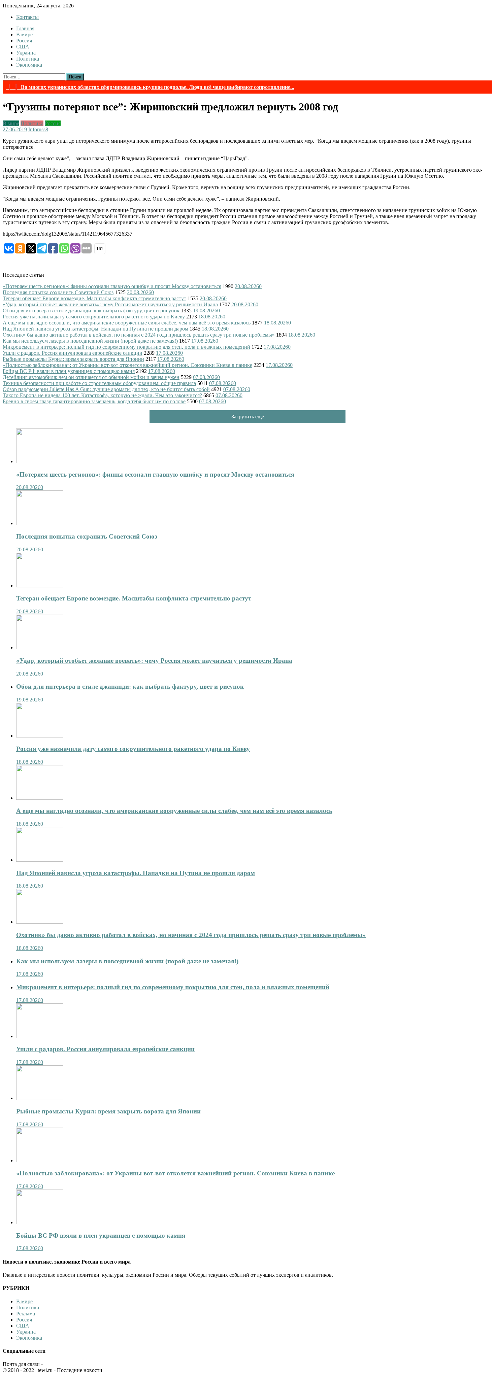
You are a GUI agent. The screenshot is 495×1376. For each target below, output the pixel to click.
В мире (24, 34)
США (22, 46)
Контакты (27, 17)
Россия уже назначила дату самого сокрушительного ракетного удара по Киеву (94, 316)
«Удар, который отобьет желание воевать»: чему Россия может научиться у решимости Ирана (110, 304)
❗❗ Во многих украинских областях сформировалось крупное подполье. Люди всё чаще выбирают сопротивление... (150, 87)
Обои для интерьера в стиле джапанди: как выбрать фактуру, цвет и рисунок (91, 310)
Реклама (25, 1313)
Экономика (29, 65)
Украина (26, 53)
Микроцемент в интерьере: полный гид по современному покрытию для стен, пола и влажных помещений (126, 347)
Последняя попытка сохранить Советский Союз (58, 292)
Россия (24, 40)
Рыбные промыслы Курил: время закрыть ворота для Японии (73, 359)
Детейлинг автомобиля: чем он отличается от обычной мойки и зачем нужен (91, 377)
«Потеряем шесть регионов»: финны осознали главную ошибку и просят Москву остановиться (112, 286)
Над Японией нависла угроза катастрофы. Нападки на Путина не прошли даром (95, 329)
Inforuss (36, 129)
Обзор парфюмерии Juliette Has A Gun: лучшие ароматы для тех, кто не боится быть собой (106, 389)
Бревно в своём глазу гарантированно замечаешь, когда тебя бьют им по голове (94, 401)
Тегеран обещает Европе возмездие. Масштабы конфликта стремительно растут (94, 298)
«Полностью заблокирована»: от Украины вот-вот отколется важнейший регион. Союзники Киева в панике (127, 365)
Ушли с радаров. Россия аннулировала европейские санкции (72, 353)
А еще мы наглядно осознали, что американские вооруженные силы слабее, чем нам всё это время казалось (127, 322)
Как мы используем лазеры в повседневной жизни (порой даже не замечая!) (90, 341)
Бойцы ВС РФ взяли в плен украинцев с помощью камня (69, 371)
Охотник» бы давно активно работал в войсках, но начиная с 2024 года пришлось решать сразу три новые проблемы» (139, 335)
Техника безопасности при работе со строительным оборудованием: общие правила (99, 383)
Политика (27, 59)
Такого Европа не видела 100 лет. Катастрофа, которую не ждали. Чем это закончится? (102, 395)
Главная (25, 28)
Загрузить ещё (247, 416)
